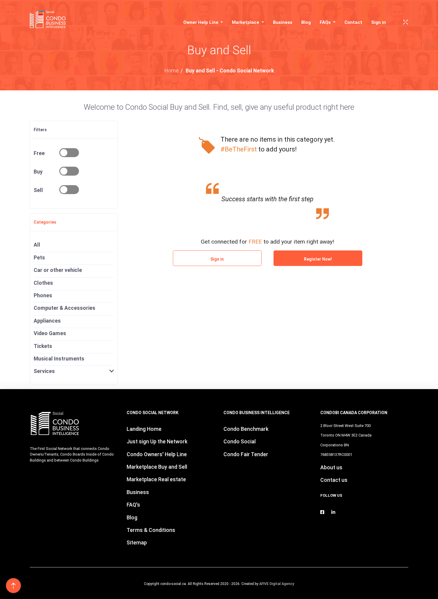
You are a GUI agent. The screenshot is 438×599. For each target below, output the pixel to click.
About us (331, 467)
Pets (39, 258)
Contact (353, 22)
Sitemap (137, 543)
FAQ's (133, 505)
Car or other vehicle (58, 270)
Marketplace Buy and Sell (157, 467)
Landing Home (144, 429)
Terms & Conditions (151, 530)
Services (44, 371)
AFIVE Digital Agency (276, 584)
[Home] (49, 19)
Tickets (43, 346)
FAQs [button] (326, 22)
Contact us (333, 480)
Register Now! (318, 259)
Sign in (378, 22)
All (37, 245)
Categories (45, 222)
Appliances (47, 321)
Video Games (50, 333)
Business (282, 22)
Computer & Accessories (64, 308)
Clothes (43, 283)
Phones (43, 295)
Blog (306, 22)
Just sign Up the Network (157, 442)
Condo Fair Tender (245, 454)
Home (171, 71)
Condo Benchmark (245, 429)
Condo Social (239, 442)
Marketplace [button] (246, 22)
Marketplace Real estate (156, 479)
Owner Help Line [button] (201, 22)
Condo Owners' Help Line (157, 454)
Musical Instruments (59, 359)
